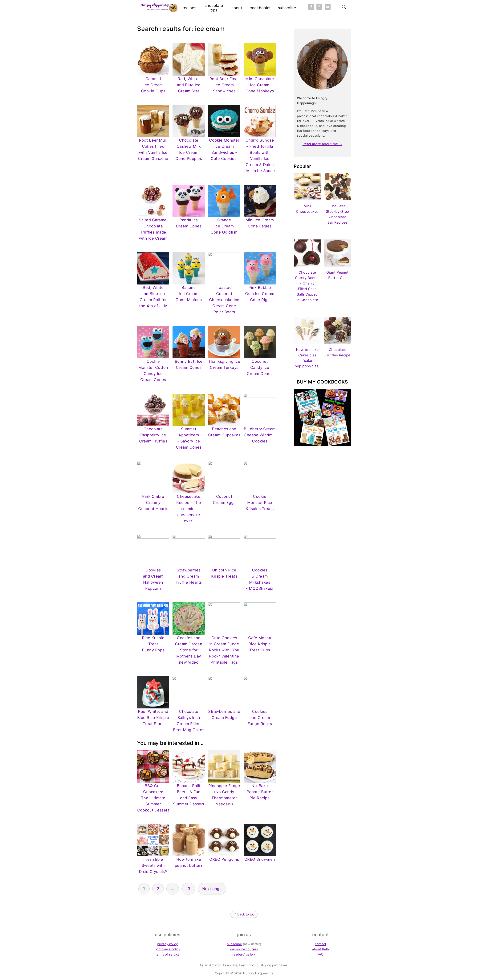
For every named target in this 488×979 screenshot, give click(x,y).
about (236, 8)
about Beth (320, 949)
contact (320, 944)
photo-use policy (167, 949)
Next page (212, 888)
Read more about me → (322, 144)
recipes (189, 8)
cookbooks (260, 8)
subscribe (287, 8)
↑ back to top (244, 914)
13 (188, 888)
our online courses (244, 949)
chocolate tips (214, 7)
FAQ (320, 954)
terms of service (167, 954)
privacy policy (167, 944)
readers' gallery (244, 954)
